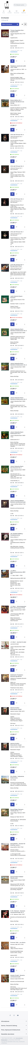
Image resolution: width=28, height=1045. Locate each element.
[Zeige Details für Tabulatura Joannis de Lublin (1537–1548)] (5, 69)
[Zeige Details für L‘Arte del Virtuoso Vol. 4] (5, 138)
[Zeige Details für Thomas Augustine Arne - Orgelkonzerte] (5, 33)
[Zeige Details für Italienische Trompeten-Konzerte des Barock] (5, 678)
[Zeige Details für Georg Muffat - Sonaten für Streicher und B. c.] (5, 847)
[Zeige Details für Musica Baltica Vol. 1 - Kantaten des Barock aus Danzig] (5, 103)
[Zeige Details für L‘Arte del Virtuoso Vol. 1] (5, 235)
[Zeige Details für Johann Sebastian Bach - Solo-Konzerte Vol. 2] (5, 469)
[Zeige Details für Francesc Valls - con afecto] (5, 945)
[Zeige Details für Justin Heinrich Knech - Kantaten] (5, 299)
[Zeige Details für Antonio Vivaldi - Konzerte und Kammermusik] (5, 978)
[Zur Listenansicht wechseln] (25, 24)
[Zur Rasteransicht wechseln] (22, 24)
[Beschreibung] (25, 61)
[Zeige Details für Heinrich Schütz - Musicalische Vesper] (5, 711)
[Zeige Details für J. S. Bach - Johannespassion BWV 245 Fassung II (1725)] (5, 609)
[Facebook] (10, 1015)
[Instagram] (14, 1015)
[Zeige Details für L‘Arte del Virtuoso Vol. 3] (5, 169)
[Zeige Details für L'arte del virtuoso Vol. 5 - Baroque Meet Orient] (5, 268)
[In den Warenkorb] (12, 61)
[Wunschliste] (16, 61)
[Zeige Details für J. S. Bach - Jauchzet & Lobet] (5, 645)
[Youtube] (17, 1015)
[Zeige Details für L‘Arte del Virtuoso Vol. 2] (5, 202)
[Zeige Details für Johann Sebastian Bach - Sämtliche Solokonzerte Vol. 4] (5, 366)
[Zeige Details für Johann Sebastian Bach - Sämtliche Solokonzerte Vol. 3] (5, 401)
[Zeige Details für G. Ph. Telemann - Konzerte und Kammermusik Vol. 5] (5, 914)
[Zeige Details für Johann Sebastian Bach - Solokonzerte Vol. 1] (5, 435)
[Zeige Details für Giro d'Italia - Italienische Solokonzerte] (5, 779)
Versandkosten (13, 51)
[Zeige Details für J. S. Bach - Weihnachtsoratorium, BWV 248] (5, 574)
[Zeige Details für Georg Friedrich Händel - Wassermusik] (5, 880)
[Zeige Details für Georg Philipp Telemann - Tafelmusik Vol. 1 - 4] (5, 812)
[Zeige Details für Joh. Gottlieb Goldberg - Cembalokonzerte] (5, 537)
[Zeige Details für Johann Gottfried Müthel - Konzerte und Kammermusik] (5, 504)
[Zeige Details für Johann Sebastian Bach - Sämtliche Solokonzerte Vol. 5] (5, 332)
